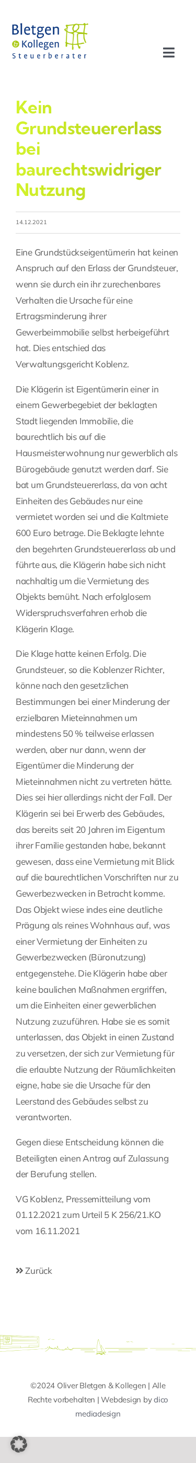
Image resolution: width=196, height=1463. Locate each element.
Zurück (38, 1270)
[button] (19, 1444)
